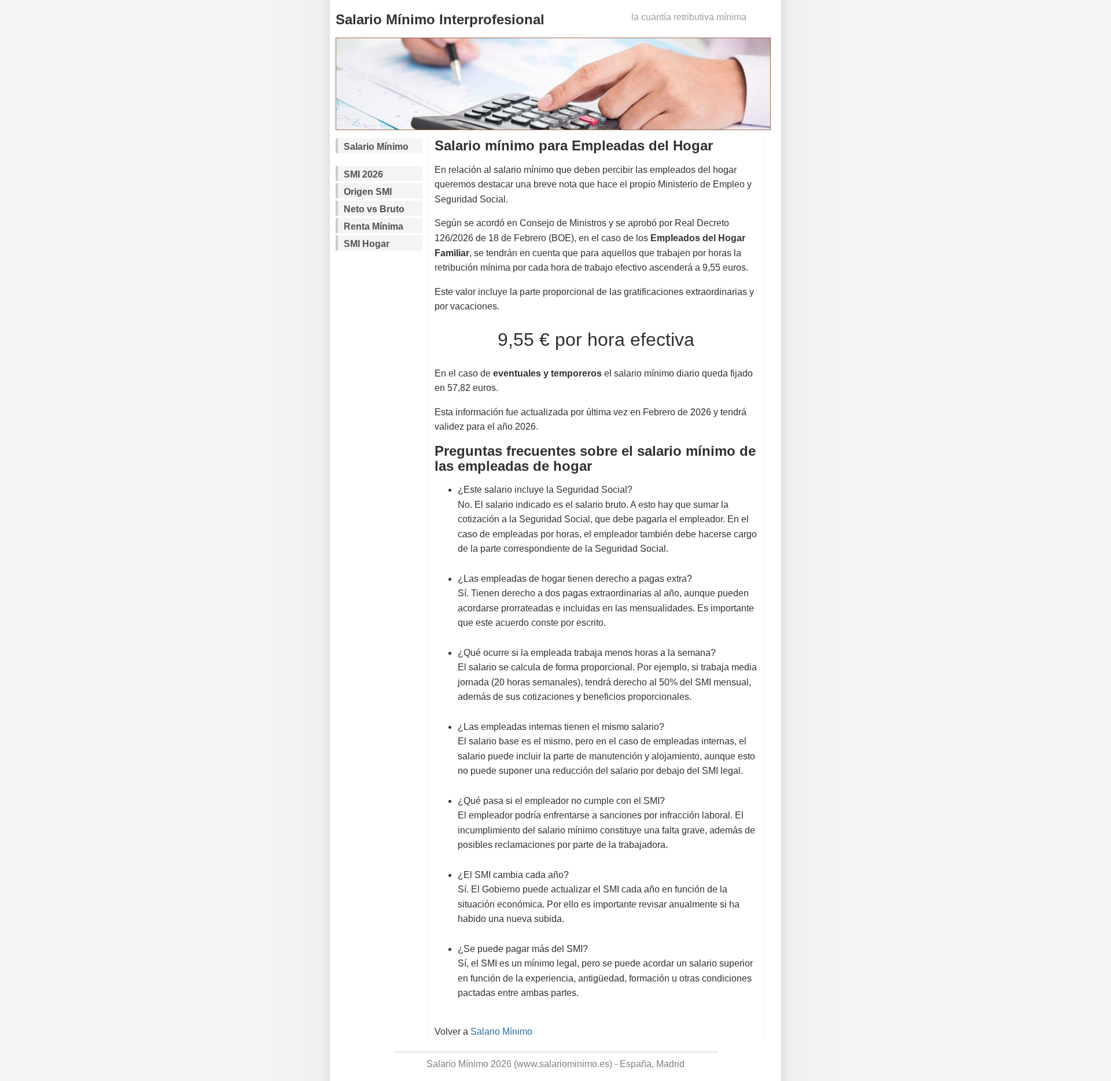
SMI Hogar (366, 244)
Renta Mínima (373, 226)
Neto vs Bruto (374, 209)
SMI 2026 (363, 174)
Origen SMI (368, 192)
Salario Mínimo (376, 147)
